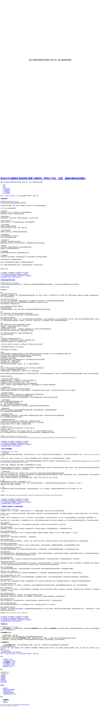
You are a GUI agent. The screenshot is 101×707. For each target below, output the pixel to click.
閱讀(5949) (18, 652)
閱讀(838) (18, 621)
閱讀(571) (18, 277)
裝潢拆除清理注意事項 (8, 692)
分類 (1, 656)
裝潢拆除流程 (4, 198)
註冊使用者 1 (4, 680)
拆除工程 (5, 688)
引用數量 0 (3, 678)
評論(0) (9, 277)
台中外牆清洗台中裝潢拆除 (9, 275)
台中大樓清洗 (28, 275)
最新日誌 (2, 685)
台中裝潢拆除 (4, 277)
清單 (37, 195)
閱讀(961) (18, 503)
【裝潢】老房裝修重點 (6, 448)
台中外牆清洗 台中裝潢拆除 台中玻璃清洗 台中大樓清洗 (14, 274)
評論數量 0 (3, 676)
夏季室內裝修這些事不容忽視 (8, 280)
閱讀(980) (18, 445)
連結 (1, 696)
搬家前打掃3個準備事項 (9, 689)
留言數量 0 (3, 679)
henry (16, 201)
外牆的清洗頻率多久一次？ (9, 693)
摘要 (34, 195)
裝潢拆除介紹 (4, 624)
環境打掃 (5, 666)
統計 (1, 669)
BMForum (5, 702)
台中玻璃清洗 (20, 275)
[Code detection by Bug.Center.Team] (20, 704)
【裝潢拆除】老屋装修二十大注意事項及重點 (12, 506)
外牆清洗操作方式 (7, 691)
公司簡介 (5, 659)
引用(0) (14, 277)
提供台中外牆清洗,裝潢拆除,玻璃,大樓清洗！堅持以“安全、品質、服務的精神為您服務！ (44, 178)
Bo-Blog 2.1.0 (9, 704)
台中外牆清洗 (6, 660)
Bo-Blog (5, 701)
